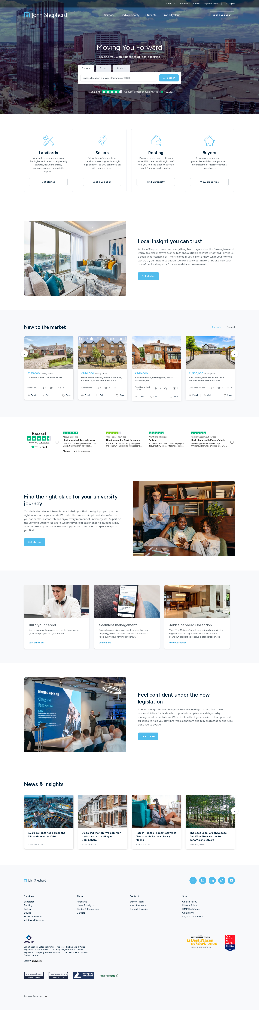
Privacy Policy (189, 905)
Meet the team (138, 905)
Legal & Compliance (192, 916)
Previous (24, 354)
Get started (48, 181)
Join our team (36, 642)
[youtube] (231, 880)
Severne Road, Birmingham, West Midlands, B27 (154, 379)
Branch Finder (137, 901)
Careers (197, 3)
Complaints (188, 912)
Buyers (209, 152)
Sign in (232, 3)
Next (235, 354)
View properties (209, 181)
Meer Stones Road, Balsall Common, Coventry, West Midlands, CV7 (101, 379)
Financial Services (33, 916)
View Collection (177, 642)
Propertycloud (171, 15)
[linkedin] (212, 880)
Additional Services (34, 920)
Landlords (48, 152)
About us (170, 3)
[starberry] (36, 961)
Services (109, 15)
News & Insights (86, 905)
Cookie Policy (189, 901)
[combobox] (118, 77)
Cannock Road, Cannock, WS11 (44, 377)
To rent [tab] (231, 327)
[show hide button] (46, 996)
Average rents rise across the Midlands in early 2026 (46, 834)
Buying (27, 912)
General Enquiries (139, 909)
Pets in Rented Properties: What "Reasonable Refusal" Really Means (156, 836)
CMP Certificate (191, 909)
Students (150, 15)
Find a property (130, 15)
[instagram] (202, 880)
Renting (155, 152)
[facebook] (193, 880)
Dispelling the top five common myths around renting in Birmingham (101, 836)
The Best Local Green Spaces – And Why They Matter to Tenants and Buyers (209, 836)
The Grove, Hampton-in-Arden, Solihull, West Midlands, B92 (206, 379)
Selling (27, 909)
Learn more (105, 642)
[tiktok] (221, 880)
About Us (82, 901)
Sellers (102, 152)
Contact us (184, 3)
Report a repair (211, 3)
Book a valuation (222, 14)
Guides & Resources (88, 909)
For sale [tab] (216, 327)
